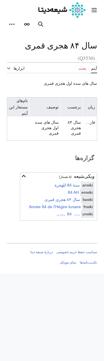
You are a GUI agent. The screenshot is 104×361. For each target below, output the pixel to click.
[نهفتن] (23, 176)
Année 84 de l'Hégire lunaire (55, 206)
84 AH (73, 192)
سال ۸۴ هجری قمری (62, 199)
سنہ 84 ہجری (68, 214)
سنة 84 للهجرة (67, 185)
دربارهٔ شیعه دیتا (41, 252)
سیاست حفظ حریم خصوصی (76, 252)
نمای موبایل (68, 262)
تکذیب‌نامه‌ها (88, 262)
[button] (94, 10)
